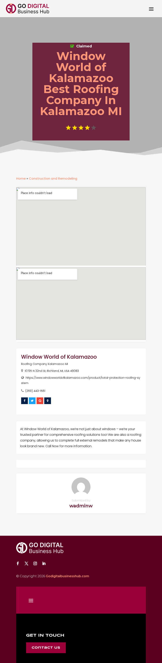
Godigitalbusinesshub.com (67, 576)
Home (21, 178)
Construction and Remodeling (53, 178)
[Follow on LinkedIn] (43, 563)
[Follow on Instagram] (35, 563)
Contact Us (46, 647)
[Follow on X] (26, 563)
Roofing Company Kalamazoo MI (44, 364)
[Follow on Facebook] (17, 563)
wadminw (81, 506)
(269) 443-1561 (35, 391)
